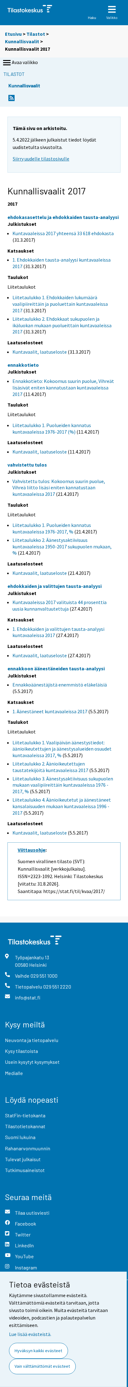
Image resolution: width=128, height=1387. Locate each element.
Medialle (14, 1073)
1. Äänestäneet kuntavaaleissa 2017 (49, 711)
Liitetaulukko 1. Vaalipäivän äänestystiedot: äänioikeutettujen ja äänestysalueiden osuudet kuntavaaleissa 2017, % (62, 749)
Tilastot (35, 34)
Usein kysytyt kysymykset (32, 1062)
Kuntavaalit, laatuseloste (39, 352)
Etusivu (13, 34)
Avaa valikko (25, 62)
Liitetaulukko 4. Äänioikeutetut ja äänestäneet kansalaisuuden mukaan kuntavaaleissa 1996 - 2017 (61, 806)
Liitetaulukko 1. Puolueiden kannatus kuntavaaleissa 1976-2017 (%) (51, 428)
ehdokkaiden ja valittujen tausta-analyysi (54, 586)
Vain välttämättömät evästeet (42, 1366)
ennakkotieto (23, 365)
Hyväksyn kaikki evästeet (38, 1350)
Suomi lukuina (20, 1137)
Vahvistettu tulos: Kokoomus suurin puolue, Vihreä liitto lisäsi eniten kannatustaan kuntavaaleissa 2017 (58, 487)
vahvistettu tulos (27, 465)
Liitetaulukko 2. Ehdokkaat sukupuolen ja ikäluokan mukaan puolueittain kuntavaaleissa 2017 (62, 325)
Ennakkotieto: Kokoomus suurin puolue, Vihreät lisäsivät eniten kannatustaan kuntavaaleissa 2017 (63, 387)
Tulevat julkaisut (23, 1159)
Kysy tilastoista (21, 1051)
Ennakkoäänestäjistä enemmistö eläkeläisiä (59, 685)
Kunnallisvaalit (22, 41)
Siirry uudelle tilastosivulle (41, 159)
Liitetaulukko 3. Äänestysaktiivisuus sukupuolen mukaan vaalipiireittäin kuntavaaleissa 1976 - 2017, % (62, 785)
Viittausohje (31, 850)
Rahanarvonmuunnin (27, 1148)
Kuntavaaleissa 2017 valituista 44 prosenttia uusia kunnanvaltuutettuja (59, 605)
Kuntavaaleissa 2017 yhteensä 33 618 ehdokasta (63, 233)
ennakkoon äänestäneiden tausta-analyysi (56, 668)
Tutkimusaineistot (25, 1170)
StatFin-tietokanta (25, 1115)
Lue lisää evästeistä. (30, 1334)
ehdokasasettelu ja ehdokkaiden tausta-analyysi (63, 217)
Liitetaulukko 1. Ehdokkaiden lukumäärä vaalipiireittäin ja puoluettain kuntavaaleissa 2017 (60, 304)
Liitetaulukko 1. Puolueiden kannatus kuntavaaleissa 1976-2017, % (51, 528)
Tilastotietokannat (25, 1126)
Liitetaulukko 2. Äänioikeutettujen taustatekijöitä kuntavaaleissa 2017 (50, 767)
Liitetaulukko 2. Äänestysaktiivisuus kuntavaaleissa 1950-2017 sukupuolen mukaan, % (62, 546)
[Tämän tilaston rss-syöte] (11, 100)
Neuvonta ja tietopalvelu (31, 1040)
